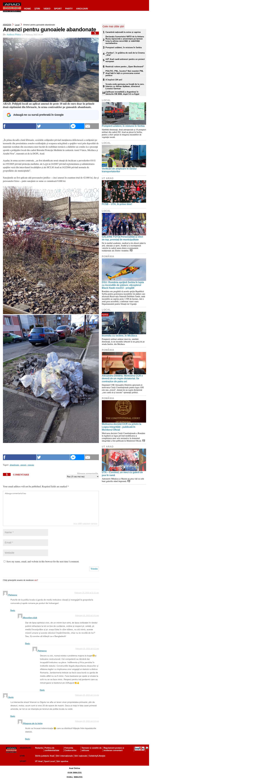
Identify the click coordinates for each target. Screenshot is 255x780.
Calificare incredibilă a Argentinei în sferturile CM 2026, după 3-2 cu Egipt (122, 93)
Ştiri (37, 8)
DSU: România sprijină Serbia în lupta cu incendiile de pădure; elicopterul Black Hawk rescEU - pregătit (123, 285)
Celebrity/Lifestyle (97, 756)
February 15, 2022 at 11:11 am (87, 593)
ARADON (7, 25)
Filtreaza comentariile (87, 473)
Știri (22, 756)
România (108, 256)
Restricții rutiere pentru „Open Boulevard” (125, 66)
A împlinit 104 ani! (114, 80)
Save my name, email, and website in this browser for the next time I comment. (42, 561)
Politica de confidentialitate (52, 749)
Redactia (39, 748)
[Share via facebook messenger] (77, 126)
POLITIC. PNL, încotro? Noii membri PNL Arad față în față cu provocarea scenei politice (124, 73)
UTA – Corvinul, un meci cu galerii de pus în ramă (122, 473)
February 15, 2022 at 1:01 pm (87, 616)
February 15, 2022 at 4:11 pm (87, 649)
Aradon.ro (25, 748)
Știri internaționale (64, 756)
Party (69, 8)
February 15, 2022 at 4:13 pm (87, 721)
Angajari (82, 8)
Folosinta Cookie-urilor (70, 749)
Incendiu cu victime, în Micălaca (119, 335)
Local (17, 25)
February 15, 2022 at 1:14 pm (87, 695)
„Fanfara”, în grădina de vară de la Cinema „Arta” (125, 54)
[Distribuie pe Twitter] (53, 126)
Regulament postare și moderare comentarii (114, 749)
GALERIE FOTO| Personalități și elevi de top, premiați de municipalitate (122, 238)
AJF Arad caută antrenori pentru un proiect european (125, 60)
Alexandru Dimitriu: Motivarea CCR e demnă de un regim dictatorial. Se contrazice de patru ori (122, 378)
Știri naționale (80, 756)
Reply (12, 610)
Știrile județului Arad (44, 756)
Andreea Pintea (13, 34)
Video (47, 8)
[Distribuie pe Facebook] (19, 126)
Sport (58, 8)
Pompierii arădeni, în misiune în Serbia (124, 47)
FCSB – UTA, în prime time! (117, 204)
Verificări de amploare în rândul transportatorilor (119, 170)
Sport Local (49, 761)
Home (27, 8)
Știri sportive (62, 761)
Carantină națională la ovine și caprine (123, 32)
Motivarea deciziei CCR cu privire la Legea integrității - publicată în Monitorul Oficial (121, 427)
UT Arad (108, 178)
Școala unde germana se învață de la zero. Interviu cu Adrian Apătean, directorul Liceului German (125, 86)
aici (35, 580)
